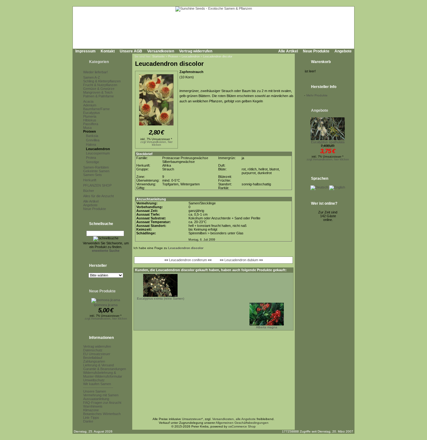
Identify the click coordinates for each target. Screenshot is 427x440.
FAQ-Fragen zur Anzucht (102, 402)
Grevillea (92, 140)
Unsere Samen (94, 391)
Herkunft (89, 180)
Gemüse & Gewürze (98, 88)
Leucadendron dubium (241, 260)
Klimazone (91, 410)
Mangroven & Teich (98, 92)
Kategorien (99, 62)
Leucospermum (98, 153)
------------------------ (98, 387)
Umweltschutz (94, 380)
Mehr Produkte (317, 95)
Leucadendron (98, 149)
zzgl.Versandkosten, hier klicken (106, 318)
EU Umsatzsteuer (96, 354)
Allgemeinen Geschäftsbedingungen (242, 422)
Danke (88, 421)
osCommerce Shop (242, 426)
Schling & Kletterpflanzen (102, 81)
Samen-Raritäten (96, 167)
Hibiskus (89, 120)
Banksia (92, 136)
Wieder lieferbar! (95, 72)
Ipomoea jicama (106, 305)
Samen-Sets (92, 175)
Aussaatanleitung (96, 399)
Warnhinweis (93, 406)
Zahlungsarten (94, 361)
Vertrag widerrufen (195, 51)
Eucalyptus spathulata (327, 142)
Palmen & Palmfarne (98, 96)
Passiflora (90, 124)
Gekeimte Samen (96, 171)
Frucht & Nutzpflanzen (100, 85)
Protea (91, 157)
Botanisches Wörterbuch (102, 414)
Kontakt (108, 51)
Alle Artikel (288, 51)
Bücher (88, 191)
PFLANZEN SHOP (97, 185)
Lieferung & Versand (98, 365)
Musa (87, 128)
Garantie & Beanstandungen (104, 369)
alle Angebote (246, 419)
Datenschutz (93, 350)
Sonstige (92, 162)
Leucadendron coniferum (188, 260)
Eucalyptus (91, 113)
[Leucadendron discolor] (156, 126)
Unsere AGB (131, 51)
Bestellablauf (92, 357)
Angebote (343, 51)
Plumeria (89, 116)
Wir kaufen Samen (97, 384)
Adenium (89, 105)
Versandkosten (160, 51)
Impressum (85, 51)
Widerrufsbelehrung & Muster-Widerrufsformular (102, 374)
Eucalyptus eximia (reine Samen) (160, 298)
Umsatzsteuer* (192, 419)
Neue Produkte (316, 51)
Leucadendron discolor (217, 56)
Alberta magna (266, 327)
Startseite (158, 56)
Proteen (89, 131)
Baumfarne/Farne (96, 109)
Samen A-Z (91, 77)
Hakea (91, 144)
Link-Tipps (91, 417)
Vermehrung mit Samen (100, 395)
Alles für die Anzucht (98, 196)
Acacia (88, 101)
